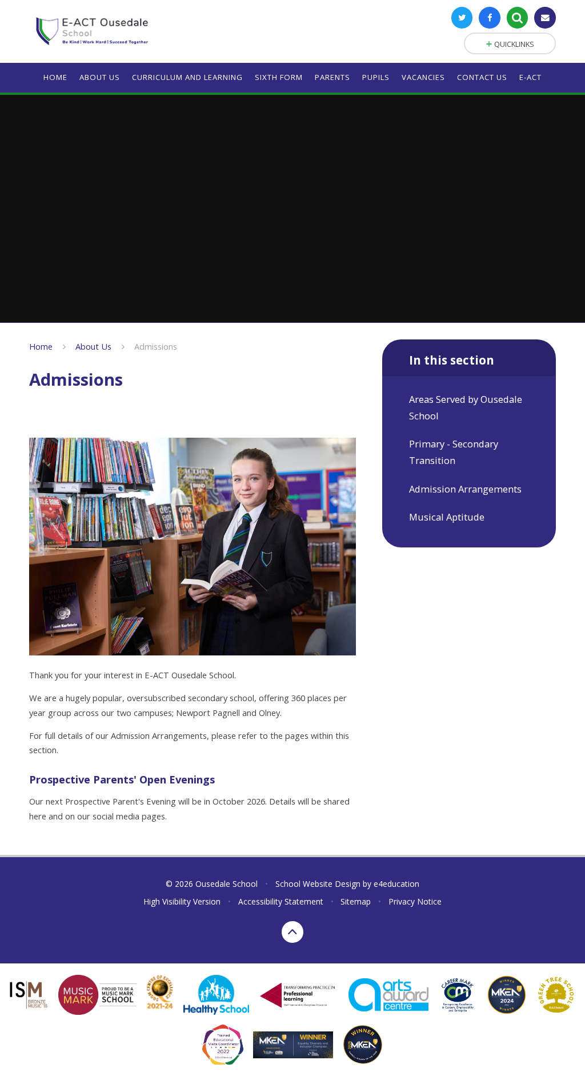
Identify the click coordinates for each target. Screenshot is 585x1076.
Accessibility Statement (280, 901)
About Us (93, 346)
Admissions (155, 346)
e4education (396, 883)
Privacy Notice (415, 901)
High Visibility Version (182, 901)
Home (41, 346)
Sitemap (355, 901)
